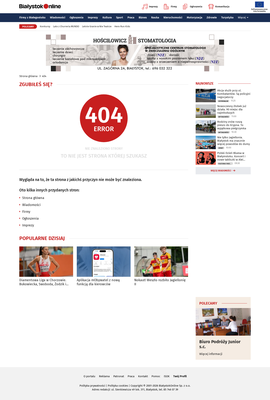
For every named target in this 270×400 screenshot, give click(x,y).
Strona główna (28, 76)
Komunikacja (222, 6)
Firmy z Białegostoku (32, 17)
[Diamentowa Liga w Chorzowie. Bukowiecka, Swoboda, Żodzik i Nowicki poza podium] (46, 261)
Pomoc (156, 376)
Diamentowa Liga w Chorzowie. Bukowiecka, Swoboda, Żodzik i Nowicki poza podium (42, 282)
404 (44, 76)
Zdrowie (212, 17)
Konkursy (45, 26)
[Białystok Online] (40, 6)
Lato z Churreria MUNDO (66, 26)
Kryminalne (223, 101)
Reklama (104, 376)
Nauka (155, 17)
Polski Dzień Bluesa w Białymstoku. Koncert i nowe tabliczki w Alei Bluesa (231, 156)
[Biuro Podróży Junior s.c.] (223, 322)
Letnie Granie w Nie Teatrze (96, 26)
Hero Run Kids (122, 26)
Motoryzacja (194, 17)
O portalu (89, 376)
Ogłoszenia (196, 6)
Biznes (143, 17)
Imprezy (153, 6)
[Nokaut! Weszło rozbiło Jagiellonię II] (161, 261)
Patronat (118, 376)
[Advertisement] (223, 235)
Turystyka (227, 17)
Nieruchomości (172, 17)
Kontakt (143, 376)
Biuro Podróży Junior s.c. (220, 344)
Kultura (107, 17)
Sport (119, 17)
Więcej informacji (210, 354)
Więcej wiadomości (221, 170)
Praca (130, 17)
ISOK (167, 376)
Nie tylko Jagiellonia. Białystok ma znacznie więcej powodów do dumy (233, 141)
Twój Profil (180, 376)
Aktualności (223, 117)
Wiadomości (57, 17)
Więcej (242, 17)
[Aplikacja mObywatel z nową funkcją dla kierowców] (104, 261)
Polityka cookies (118, 385)
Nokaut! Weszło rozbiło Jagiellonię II (160, 282)
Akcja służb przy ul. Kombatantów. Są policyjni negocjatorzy (233, 94)
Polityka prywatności (92, 385)
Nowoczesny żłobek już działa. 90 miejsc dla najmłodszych (231, 109)
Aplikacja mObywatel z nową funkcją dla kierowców (98, 282)
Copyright (137, 385)
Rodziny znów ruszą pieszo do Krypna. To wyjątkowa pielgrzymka (231, 125)
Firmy (174, 6)
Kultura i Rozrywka (225, 164)
